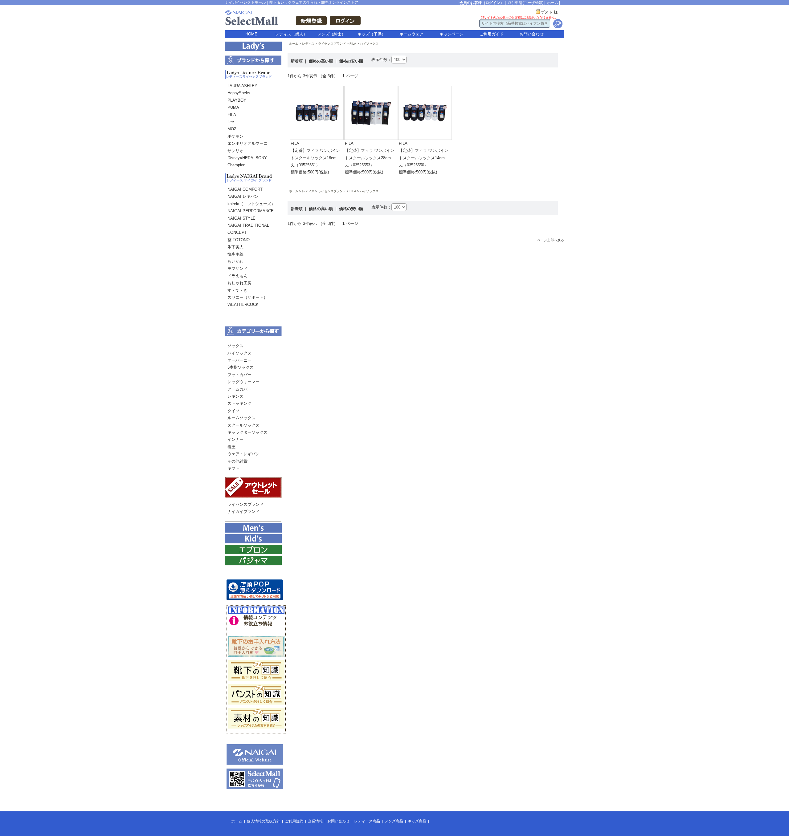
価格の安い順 (351, 61)
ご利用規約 (294, 821)
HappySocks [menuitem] (238, 93)
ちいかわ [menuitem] (235, 261)
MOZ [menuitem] (231, 129)
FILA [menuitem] (231, 114)
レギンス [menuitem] (235, 396)
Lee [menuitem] (230, 122)
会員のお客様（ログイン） (482, 3)
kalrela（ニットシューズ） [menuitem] (251, 203)
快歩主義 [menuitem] (235, 254)
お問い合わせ (532, 34)
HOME (251, 34)
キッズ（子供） (372, 34)
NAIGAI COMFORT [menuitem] (245, 189)
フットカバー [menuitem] (239, 374)
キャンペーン (451, 34)
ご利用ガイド (492, 34)
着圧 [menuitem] (231, 446)
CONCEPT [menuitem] (237, 232)
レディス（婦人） (291, 34)
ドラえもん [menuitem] (237, 276)
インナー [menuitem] (235, 439)
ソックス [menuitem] (235, 345)
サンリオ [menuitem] (235, 150)
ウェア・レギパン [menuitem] (243, 454)
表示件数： (381, 59)
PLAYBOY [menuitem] (236, 100)
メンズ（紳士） (331, 34)
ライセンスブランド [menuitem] (245, 504)
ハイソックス (369, 43)
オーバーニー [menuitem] (239, 360)
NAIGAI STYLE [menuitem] (241, 218)
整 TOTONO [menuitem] (238, 239)
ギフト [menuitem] (233, 468)
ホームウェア (411, 34)
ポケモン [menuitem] (235, 136)
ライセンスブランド (332, 43)
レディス (308, 43)
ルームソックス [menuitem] (241, 418)
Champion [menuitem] (236, 165)
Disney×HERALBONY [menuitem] (247, 158)
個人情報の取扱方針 (263, 821)
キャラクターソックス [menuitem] (247, 432)
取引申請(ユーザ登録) (525, 3)
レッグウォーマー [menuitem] (243, 381)
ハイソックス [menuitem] (239, 353)
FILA (353, 43)
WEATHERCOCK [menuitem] (243, 304)
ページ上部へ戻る (550, 240)
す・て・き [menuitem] (237, 290)
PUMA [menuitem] (233, 107)
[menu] (253, 127)
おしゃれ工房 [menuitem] (239, 283)
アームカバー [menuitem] (239, 389)
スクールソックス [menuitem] (243, 425)
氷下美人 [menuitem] (235, 247)
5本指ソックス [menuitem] (240, 367)
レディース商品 (367, 821)
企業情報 (315, 821)
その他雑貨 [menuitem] (237, 461)
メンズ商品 (394, 821)
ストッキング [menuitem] (239, 403)
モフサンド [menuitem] (237, 268)
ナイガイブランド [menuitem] (243, 511)
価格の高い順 (321, 61)
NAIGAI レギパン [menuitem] (243, 196)
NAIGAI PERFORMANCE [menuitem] (250, 211)
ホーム (552, 3)
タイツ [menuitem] (233, 410)
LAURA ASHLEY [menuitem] (242, 85)
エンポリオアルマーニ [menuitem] (247, 143)
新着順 (297, 61)
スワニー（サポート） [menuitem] (247, 297)
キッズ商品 (417, 821)
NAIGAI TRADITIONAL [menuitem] (248, 225)
